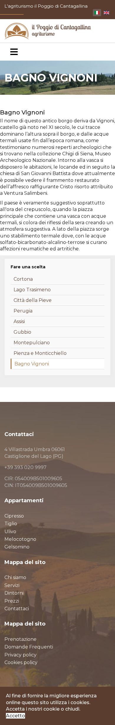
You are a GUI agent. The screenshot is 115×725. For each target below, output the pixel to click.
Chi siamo (15, 577)
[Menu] (14, 52)
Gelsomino (16, 547)
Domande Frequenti (28, 647)
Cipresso (14, 516)
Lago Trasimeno (32, 289)
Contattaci (16, 608)
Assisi (19, 321)
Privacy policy (20, 655)
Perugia (23, 311)
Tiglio (10, 523)
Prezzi (11, 601)
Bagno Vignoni (31, 364)
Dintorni (14, 593)
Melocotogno (20, 539)
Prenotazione (20, 639)
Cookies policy (20, 662)
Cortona (23, 279)
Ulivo (10, 531)
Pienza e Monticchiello (40, 353)
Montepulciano (32, 342)
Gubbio (22, 332)
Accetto (15, 716)
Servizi (11, 585)
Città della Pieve (33, 300)
